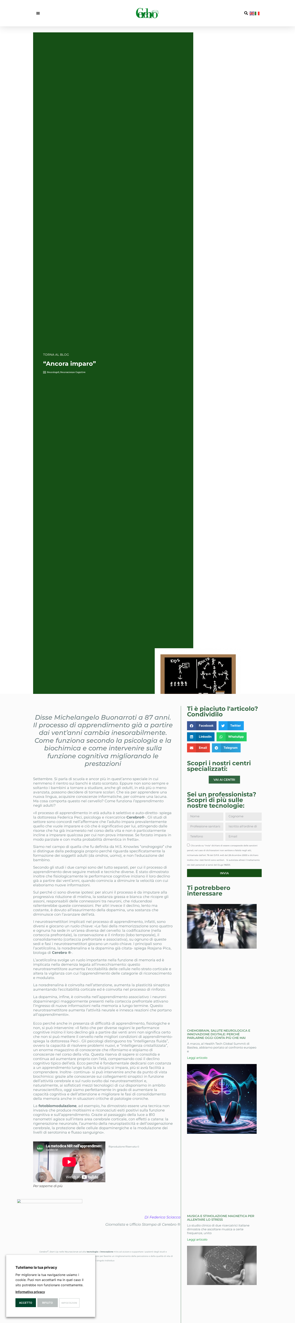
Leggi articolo (197, 1058)
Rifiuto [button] (47, 1302)
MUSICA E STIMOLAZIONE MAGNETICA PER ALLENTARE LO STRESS (220, 1217)
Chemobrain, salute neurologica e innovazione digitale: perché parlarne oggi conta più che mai (218, 1034)
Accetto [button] (25, 1302)
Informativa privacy (30, 1292)
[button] (38, 13)
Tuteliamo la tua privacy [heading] (36, 1267)
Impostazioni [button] (69, 1302)
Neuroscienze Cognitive (72, 372)
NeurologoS (53, 372)
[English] (252, 13)
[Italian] (257, 13)
